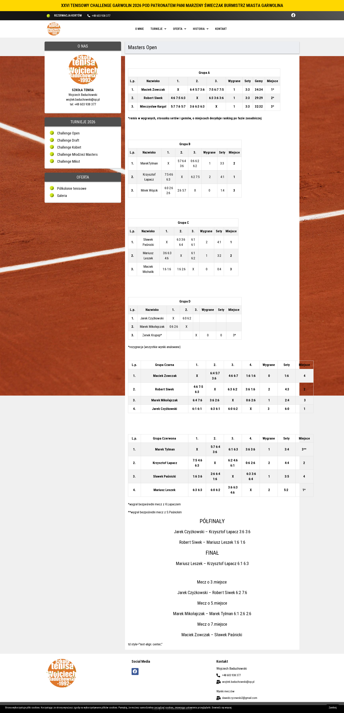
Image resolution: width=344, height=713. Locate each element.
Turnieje (156, 28)
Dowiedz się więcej (222, 707)
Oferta (177, 28)
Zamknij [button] (333, 707)
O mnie (139, 28)
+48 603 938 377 (101, 16)
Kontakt (221, 28)
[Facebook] (293, 15)
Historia (199, 28)
